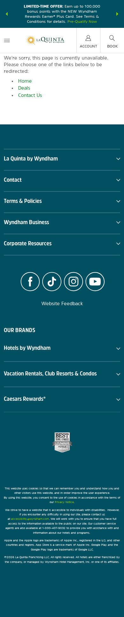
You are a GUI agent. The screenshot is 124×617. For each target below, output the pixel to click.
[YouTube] (95, 282)
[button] (6, 14)
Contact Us (30, 95)
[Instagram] (73, 282)
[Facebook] (30, 282)
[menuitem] (7, 40)
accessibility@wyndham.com (30, 518)
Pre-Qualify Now (82, 21)
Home (25, 81)
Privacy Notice (64, 502)
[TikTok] (51, 282)
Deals (24, 87)
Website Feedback (62, 303)
